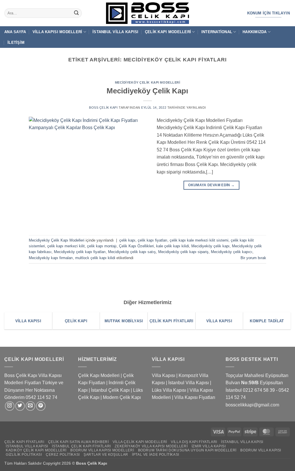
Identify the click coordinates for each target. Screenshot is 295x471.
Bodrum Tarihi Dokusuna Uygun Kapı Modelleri (187, 450)
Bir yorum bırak (253, 258)
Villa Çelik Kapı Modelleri (140, 442)
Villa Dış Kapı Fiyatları (194, 442)
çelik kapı (127, 240)
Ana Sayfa (15, 32)
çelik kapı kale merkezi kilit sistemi (199, 240)
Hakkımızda (255, 32)
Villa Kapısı (163, 375)
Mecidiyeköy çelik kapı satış (132, 252)
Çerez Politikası (63, 455)
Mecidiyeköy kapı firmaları (51, 258)
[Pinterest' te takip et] (41, 406)
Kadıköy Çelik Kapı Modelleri (36, 450)
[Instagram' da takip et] (9, 406)
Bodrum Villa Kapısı (260, 450)
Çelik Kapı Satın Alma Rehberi (78, 442)
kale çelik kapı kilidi (172, 246)
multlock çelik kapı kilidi (95, 258)
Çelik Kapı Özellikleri (136, 246)
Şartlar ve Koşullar (106, 455)
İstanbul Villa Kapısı (115, 32)
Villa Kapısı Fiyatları (194, 397)
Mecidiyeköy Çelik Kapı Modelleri (147, 82)
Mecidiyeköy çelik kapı (210, 246)
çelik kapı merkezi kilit (66, 246)
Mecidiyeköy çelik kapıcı (231, 252)
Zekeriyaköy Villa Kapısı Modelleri (151, 446)
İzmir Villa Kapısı (209, 446)
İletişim (15, 42)
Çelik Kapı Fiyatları (24, 442)
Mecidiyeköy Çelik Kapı (147, 91)
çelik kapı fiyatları (152, 240)
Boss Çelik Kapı (103, 107)
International (216, 32)
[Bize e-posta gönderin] (30, 406)
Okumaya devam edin (211, 185)
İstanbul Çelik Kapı (110, 390)
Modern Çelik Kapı (122, 397)
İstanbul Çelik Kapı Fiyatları (81, 446)
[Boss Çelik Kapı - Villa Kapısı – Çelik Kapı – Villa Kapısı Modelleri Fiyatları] (147, 13)
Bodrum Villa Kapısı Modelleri (102, 450)
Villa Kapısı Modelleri (57, 32)
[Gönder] (76, 13)
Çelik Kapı (97, 463)
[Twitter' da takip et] (20, 406)
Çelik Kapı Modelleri (168, 32)
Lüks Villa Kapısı (169, 390)
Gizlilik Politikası (24, 455)
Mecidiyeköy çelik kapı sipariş (183, 252)
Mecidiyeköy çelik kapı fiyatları (80, 252)
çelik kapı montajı (102, 246)
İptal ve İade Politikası (155, 455)
